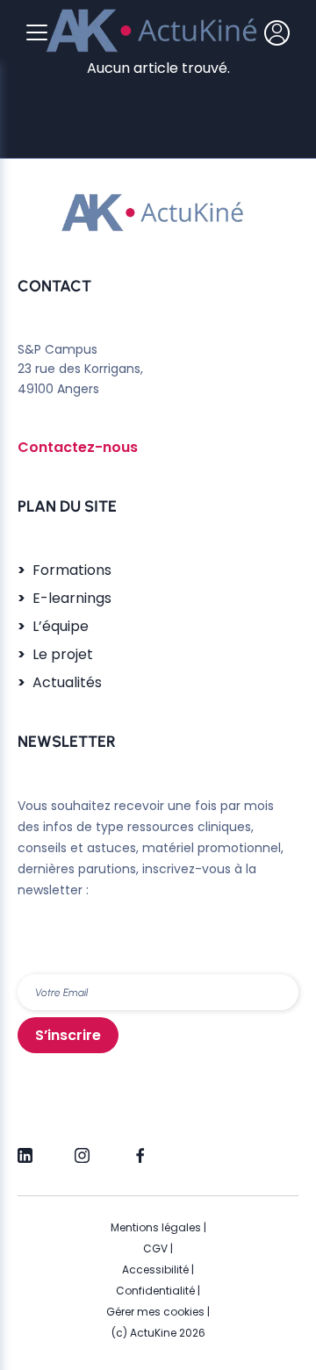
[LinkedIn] (25, 1148)
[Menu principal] (37, 32)
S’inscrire (68, 1035)
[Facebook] (139, 1148)
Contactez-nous (78, 447)
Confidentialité (155, 1290)
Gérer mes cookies (155, 1311)
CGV (155, 1248)
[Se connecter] (276, 32)
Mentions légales (156, 1227)
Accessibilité (155, 1269)
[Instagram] (82, 1148)
